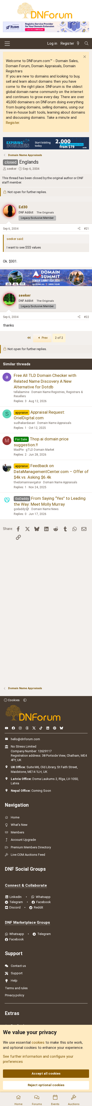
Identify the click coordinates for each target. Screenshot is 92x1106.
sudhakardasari (24, 423)
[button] (24, 700)
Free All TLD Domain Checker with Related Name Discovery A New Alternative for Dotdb (45, 381)
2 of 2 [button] (59, 338)
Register (12, 122)
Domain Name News (45, 509)
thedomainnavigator (27, 482)
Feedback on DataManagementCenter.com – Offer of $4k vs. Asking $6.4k (51, 471)
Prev (44, 338)
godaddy (20, 509)
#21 (86, 228)
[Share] (79, 229)
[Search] (86, 43)
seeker (11, 169)
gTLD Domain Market (40, 449)
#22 (86, 317)
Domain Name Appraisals (54, 423)
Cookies (13, 700)
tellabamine (21, 392)
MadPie (19, 449)
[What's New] (79, 43)
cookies (38, 1042)
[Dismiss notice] (84, 57)
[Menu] (7, 44)
